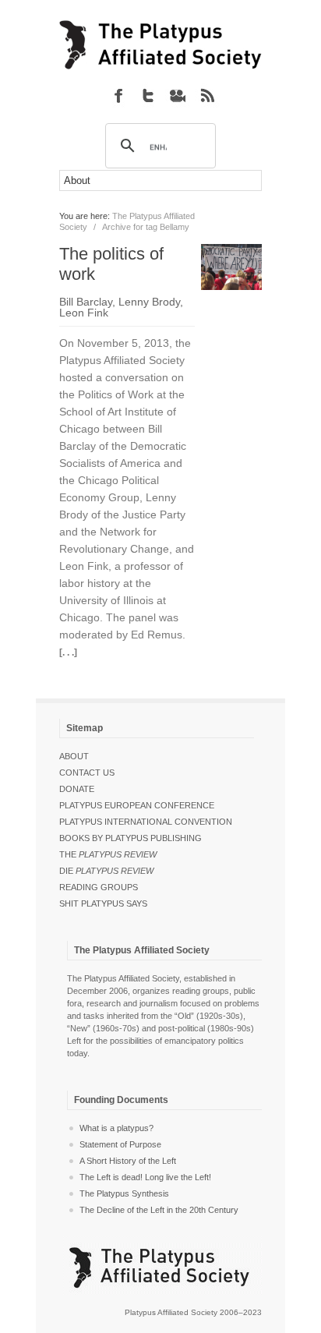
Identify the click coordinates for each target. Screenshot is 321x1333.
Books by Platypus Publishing (130, 838)
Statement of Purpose (120, 1144)
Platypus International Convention (145, 821)
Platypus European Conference (136, 805)
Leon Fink (83, 312)
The (108, 854)
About (74, 756)
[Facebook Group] (118, 95)
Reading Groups (98, 887)
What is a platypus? (116, 1128)
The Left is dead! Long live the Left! (145, 1177)
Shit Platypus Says (103, 903)
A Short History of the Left (127, 1160)
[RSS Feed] (207, 95)
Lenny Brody (149, 301)
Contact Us (87, 772)
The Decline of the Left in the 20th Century (158, 1210)
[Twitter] (148, 95)
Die (106, 870)
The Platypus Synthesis (124, 1193)
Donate (76, 789)
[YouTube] (177, 95)
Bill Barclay (85, 301)
